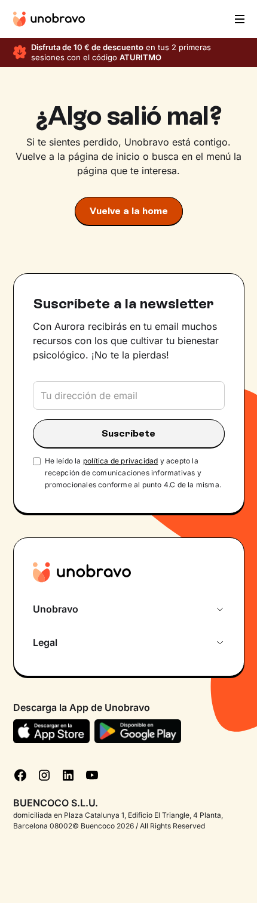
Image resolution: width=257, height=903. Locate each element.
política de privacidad (120, 460)
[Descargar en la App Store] (51, 731)
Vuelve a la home (129, 211)
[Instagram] (44, 774)
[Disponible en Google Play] (137, 731)
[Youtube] (92, 774)
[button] (238, 19)
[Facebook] (20, 774)
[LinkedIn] (68, 774)
